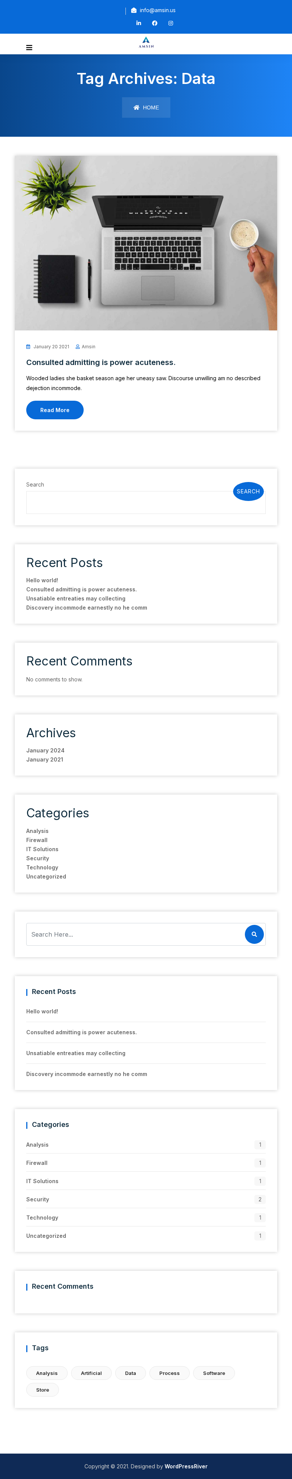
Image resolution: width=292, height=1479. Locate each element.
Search (35, 484)
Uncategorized (46, 876)
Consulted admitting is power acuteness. (101, 362)
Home (150, 107)
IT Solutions (42, 849)
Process (169, 1373)
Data (130, 1373)
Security (37, 858)
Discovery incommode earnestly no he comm (86, 607)
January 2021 (44, 759)
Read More (55, 410)
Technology (42, 867)
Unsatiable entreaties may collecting (75, 598)
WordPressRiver (186, 1466)
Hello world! (42, 580)
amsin (88, 346)
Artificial (91, 1373)
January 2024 (45, 750)
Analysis (37, 831)
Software (214, 1373)
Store (42, 1390)
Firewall (37, 840)
